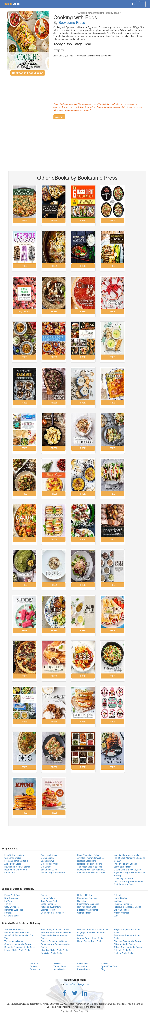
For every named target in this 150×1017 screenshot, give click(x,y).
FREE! (58, 51)
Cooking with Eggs (75, 17)
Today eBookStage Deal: (72, 44)
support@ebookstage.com (76, 984)
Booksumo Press (72, 22)
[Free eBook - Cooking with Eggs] (28, 40)
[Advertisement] (98, 79)
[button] (59, 116)
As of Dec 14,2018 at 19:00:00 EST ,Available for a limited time (82, 55)
